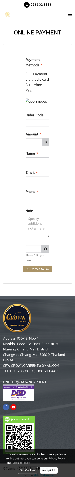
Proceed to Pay (39, 269)
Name (32, 153)
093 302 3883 (40, 4)
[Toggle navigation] (69, 14)
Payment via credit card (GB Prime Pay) (37, 82)
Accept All (48, 470)
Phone (32, 191)
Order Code (35, 115)
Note (30, 210)
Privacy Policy (56, 458)
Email (32, 172)
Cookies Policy (21, 462)
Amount (33, 134)
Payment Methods (34, 62)
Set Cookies (27, 470)
